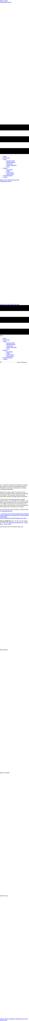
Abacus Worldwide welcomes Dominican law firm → (13, 518)
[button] (3, 1020)
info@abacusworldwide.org (16, 522)
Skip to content (4, 0)
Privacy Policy (8, 524)
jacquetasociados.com (6, 511)
